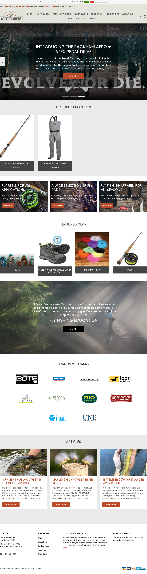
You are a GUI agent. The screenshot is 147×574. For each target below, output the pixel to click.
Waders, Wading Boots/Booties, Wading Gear (55, 271)
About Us (127, 14)
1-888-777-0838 (50, 6)
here (65, 548)
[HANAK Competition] (59, 379)
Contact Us (72, 18)
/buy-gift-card (62, 14)
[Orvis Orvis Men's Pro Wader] (55, 138)
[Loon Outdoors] (120, 379)
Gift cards (43, 14)
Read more (11, 504)
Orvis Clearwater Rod (17, 163)
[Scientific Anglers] (121, 399)
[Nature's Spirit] (25, 399)
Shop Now (8, 205)
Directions (88, 18)
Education (97, 14)
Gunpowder (81, 14)
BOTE (17, 270)
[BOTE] (27, 379)
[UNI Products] (89, 418)
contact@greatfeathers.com (17, 6)
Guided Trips (43, 546)
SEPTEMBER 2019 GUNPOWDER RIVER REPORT (123, 481)
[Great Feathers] (11, 16)
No (92, 2)
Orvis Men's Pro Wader (55, 163)
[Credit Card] (134, 569)
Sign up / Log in (66, 6)
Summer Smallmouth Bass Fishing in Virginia (22, 481)
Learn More (73, 76)
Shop (40, 538)
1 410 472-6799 (13, 544)
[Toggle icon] (140, 16)
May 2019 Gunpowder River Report (72, 481)
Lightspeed (38, 568)
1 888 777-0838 (16, 546)
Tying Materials (92, 270)
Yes (86, 2)
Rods (130, 270)
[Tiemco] (57, 418)
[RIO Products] (89, 399)
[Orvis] (57, 399)
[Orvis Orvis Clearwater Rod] (17, 138)
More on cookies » (101, 2)
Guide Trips (112, 14)
